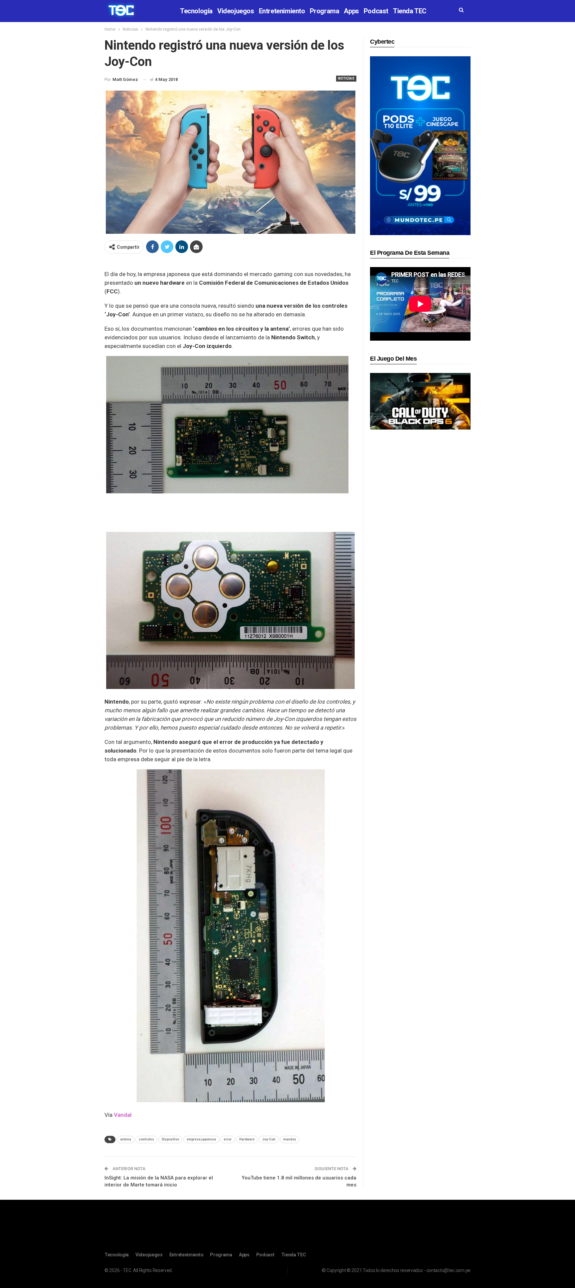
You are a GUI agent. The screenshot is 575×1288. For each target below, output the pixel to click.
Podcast (376, 11)
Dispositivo (170, 1139)
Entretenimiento (282, 11)
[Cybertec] (420, 145)
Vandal (122, 1115)
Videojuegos (235, 11)
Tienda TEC (410, 11)
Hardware (247, 1139)
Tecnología (196, 11)
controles (146, 1139)
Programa (324, 11)
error (228, 1139)
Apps (351, 11)
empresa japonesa (201, 1139)
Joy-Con (269, 1139)
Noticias (346, 78)
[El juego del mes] (420, 401)
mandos (289, 1139)
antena (125, 1139)
